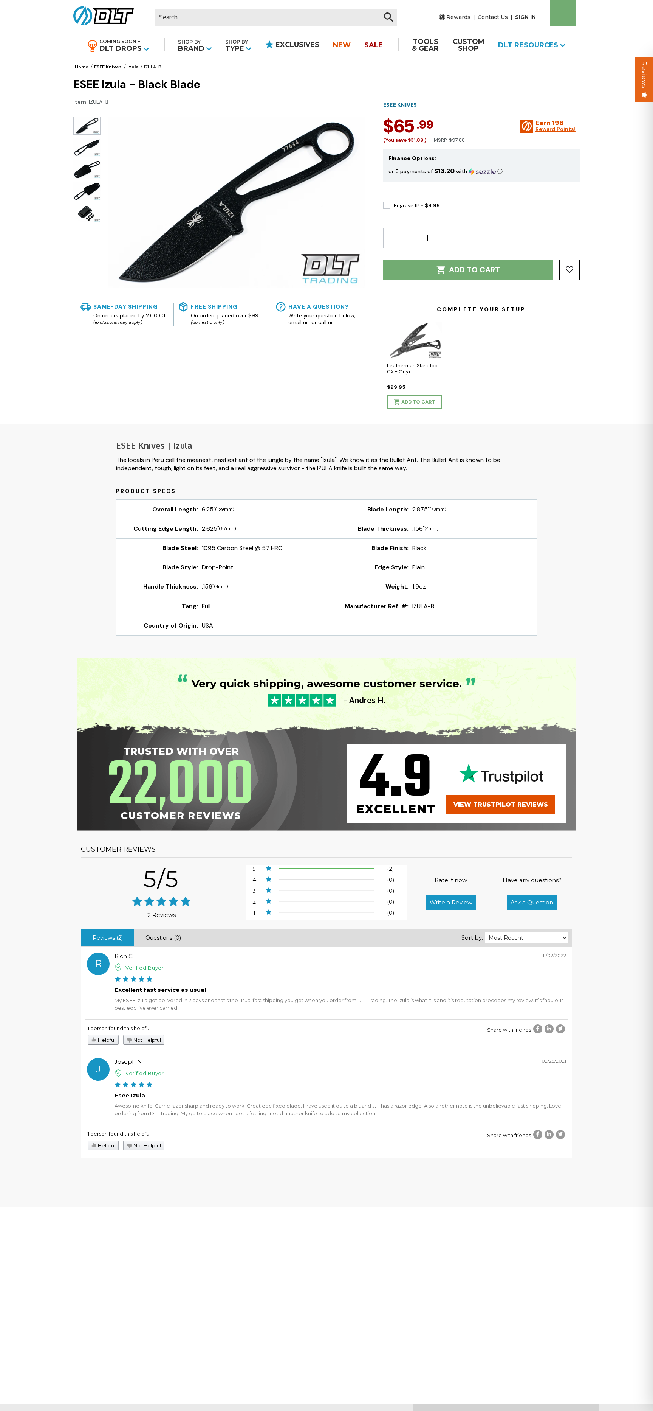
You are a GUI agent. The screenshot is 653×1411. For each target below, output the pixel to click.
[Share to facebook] (537, 1028)
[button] (481, 171)
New (342, 45)
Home (81, 67)
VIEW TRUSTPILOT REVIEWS (500, 804)
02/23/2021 (554, 1061)
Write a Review (451, 902)
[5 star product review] (134, 980)
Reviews (644, 75)
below (346, 315)
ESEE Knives (108, 67)
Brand (192, 46)
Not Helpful (146, 1040)
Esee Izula (130, 1095)
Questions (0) (163, 937)
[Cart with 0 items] (563, 13)
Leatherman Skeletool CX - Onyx (413, 368)
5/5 (161, 879)
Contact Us (493, 17)
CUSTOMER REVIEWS (118, 849)
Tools (425, 45)
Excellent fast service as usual (160, 989)
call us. (326, 322)
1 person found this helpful (119, 1028)
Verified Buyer (144, 968)
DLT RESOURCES (529, 45)
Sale (373, 45)
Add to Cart (474, 270)
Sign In (525, 17)
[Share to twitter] (560, 1028)
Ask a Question (532, 902)
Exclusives (296, 44)
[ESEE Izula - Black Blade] (87, 126)
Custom (468, 45)
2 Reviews (161, 914)
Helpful (106, 1040)
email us (298, 322)
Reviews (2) (108, 937)
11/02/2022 (554, 955)
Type (236, 46)
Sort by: (472, 937)
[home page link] (101, 17)
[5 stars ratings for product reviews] (161, 902)
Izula (132, 67)
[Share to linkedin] (549, 1028)
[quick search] (388, 17)
